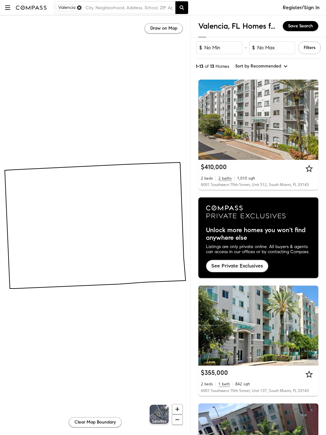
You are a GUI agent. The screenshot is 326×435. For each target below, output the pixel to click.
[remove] (79, 7)
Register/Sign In (301, 7)
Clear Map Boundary (95, 422)
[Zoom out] (177, 420)
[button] (7, 7)
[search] (181, 7)
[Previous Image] (206, 120)
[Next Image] (311, 120)
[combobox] (129, 8)
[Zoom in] (177, 409)
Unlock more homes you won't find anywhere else (256, 234)
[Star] (309, 168)
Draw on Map (163, 28)
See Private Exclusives (237, 266)
